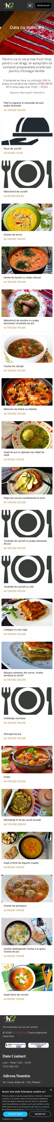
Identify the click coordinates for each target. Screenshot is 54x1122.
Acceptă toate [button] (15, 1114)
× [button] (51, 1090)
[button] (30, 5)
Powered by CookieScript (12, 1119)
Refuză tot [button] (40, 1114)
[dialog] (27, 1104)
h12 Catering (19, 1032)
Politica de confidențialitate (36, 1109)
